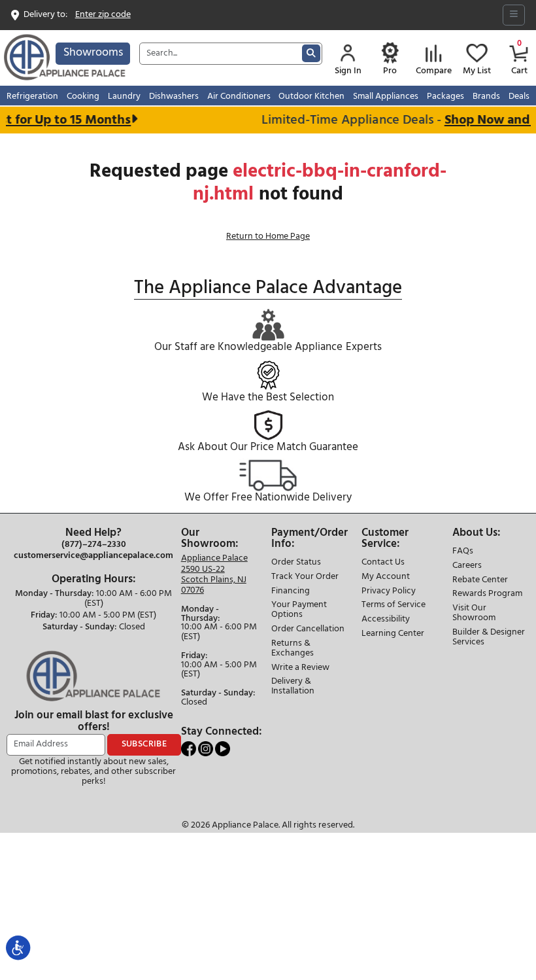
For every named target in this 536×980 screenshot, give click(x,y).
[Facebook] (189, 749)
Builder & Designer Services (488, 638)
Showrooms (93, 52)
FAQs (462, 552)
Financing (290, 592)
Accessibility (385, 620)
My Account (385, 577)
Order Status (296, 563)
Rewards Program (487, 594)
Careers (467, 566)
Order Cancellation (307, 630)
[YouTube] (222, 749)
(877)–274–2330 (93, 545)
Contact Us (383, 563)
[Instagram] (206, 749)
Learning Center (392, 634)
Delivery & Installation (292, 687)
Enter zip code (103, 15)
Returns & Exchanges (292, 649)
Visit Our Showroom (473, 613)
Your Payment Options (299, 610)
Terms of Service (393, 605)
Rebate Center (480, 581)
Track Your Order (305, 577)
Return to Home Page (268, 236)
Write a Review (300, 668)
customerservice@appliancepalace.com (93, 556)
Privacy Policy (388, 592)
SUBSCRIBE (144, 744)
